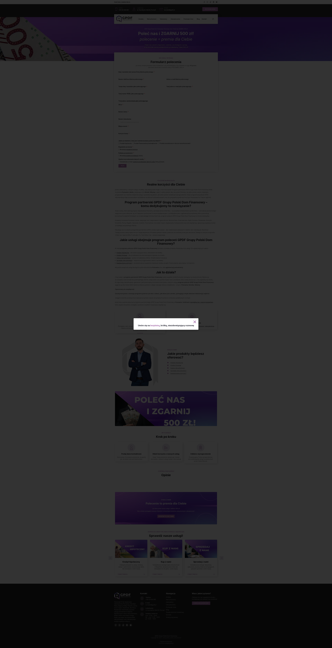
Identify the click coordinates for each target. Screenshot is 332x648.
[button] (195, 322)
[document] (166, 324)
